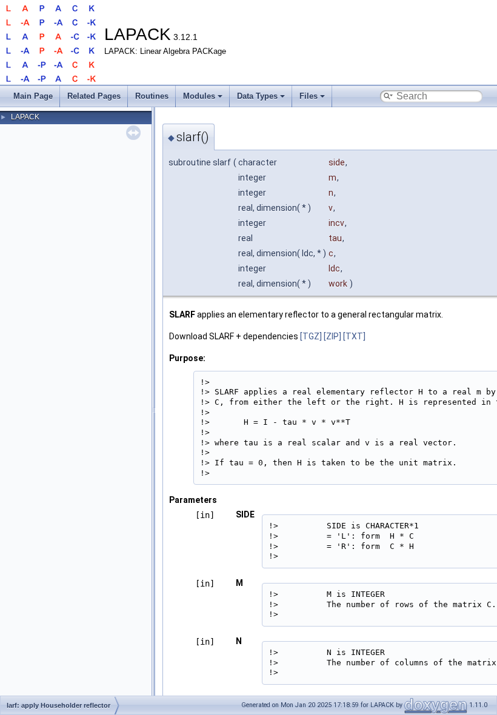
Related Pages (94, 96)
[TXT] (354, 336)
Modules (199, 96)
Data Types (257, 96)
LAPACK (25, 117)
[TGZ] (311, 336)
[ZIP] (332, 336)
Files (308, 96)
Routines (151, 96)
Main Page (33, 96)
